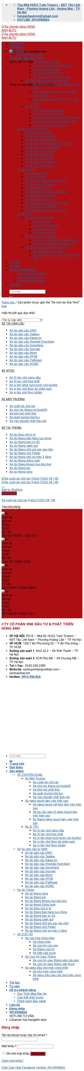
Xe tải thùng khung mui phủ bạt (46, 181)
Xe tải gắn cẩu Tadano (40, 136)
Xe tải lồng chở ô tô (38, 188)
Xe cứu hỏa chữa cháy (40, 218)
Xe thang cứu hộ (44, 229)
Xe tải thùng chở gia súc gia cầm (47, 203)
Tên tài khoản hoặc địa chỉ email (24, 1035)
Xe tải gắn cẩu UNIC (38, 132)
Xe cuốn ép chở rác (46, 62)
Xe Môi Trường (35, 58)
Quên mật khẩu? (12, 1061)
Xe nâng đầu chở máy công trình (46, 247)
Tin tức (14, 262)
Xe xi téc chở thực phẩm (49, 125)
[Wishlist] (3, 487)
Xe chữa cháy (42, 221)
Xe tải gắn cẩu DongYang (42, 147)
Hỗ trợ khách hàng (22, 270)
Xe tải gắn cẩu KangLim (41, 140)
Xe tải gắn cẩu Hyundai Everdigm (47, 143)
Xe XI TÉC (32, 106)
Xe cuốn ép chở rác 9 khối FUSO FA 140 (28, 500)
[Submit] (11, 296)
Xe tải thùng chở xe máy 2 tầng (46, 210)
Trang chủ (16, 43)
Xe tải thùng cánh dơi (39, 199)
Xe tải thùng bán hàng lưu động (46, 192)
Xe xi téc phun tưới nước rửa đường (57, 118)
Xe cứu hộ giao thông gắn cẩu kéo (56, 240)
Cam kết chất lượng (30, 277)
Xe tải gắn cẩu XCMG (39, 166)
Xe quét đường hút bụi (48, 73)
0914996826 (18, 58)
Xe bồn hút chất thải (46, 69)
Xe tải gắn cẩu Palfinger (41, 162)
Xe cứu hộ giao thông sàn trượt (54, 244)
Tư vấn (14, 266)
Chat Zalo (8, 1067)
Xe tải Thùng (25, 169)
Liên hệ (14, 284)
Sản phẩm (16, 51)
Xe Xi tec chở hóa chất (48, 114)
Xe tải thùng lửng (36, 173)
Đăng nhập (38, 1053)
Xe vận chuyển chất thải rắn (51, 77)
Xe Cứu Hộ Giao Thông (40, 236)
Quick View (9, 493)
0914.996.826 (31, 677)
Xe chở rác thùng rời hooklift (52, 66)
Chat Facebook (25, 1067)
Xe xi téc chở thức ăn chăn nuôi (54, 121)
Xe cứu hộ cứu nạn (45, 225)
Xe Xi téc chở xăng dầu (48, 110)
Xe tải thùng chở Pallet (40, 207)
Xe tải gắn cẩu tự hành (32, 129)
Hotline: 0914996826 (50, 1067)
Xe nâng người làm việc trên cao (46, 80)
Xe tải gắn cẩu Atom (39, 155)
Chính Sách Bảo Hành (31, 281)
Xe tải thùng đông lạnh (40, 184)
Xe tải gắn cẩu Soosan (40, 151)
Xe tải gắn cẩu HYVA (39, 158)
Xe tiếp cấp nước (44, 233)
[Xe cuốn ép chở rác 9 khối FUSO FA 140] (30, 480)
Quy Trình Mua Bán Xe (32, 273)
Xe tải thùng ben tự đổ (40, 195)
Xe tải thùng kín (35, 177)
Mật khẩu (9, 1046)
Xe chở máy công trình (48, 251)
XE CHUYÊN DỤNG (29, 54)
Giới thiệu (16, 47)
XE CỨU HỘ (25, 214)
